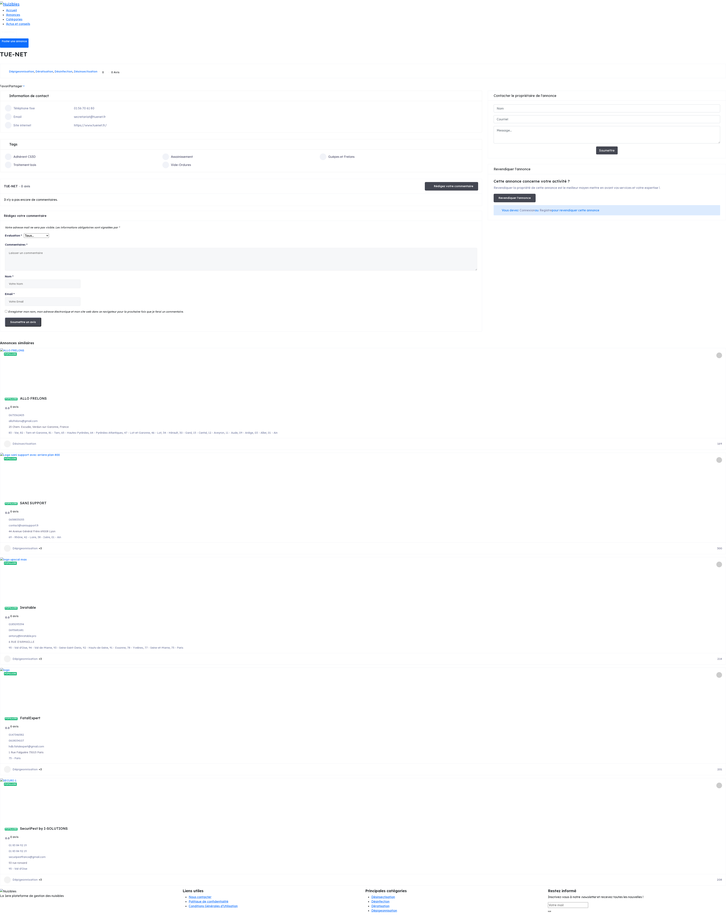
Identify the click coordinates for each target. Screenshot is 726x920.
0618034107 (16, 740)
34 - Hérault (170, 432)
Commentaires (16, 244)
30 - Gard (185, 432)
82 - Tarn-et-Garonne (33, 432)
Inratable (28, 607)
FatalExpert (30, 718)
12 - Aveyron (216, 432)
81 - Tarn (54, 432)
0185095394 (16, 624)
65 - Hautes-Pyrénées (75, 432)
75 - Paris (177, 647)
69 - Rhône (15, 537)
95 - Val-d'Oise (18, 647)
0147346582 (16, 734)
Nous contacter (200, 897)
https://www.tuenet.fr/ (90, 125)
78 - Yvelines (135, 647)
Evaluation (13, 235)
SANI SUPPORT (33, 503)
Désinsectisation (85, 71)
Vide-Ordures (181, 165)
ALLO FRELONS (33, 398)
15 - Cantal (200, 432)
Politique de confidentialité (208, 901)
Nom (9, 276)
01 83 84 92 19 (18, 845)
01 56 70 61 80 (84, 108)
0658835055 (16, 519)
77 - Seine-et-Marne (157, 647)
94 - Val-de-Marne (40, 647)
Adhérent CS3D (24, 157)
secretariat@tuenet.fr (90, 117)
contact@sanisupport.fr (24, 525)
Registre (546, 210)
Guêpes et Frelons (341, 157)
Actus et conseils (18, 24)
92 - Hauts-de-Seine (95, 647)
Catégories (14, 19)
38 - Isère (44, 537)
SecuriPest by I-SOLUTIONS (44, 828)
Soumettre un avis (23, 322)
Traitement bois (24, 165)
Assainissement (182, 157)
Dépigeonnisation (21, 71)
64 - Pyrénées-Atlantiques (106, 432)
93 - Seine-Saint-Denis (67, 647)
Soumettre (607, 150)
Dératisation (44, 71)
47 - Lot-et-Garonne (137, 432)
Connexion (527, 210)
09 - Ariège (246, 432)
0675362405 (16, 415)
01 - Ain (273, 432)
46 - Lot (156, 432)
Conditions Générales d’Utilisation (213, 906)
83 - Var (14, 432)
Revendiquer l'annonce (515, 198)
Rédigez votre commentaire (453, 186)
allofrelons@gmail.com (23, 421)
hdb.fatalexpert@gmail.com (26, 746)
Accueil (11, 10)
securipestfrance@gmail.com (27, 857)
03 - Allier (260, 432)
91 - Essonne (118, 647)
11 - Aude (232, 432)
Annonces (13, 15)
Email (10, 294)
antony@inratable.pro (22, 636)
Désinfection (63, 71)
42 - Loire (30, 537)
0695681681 (16, 630)
